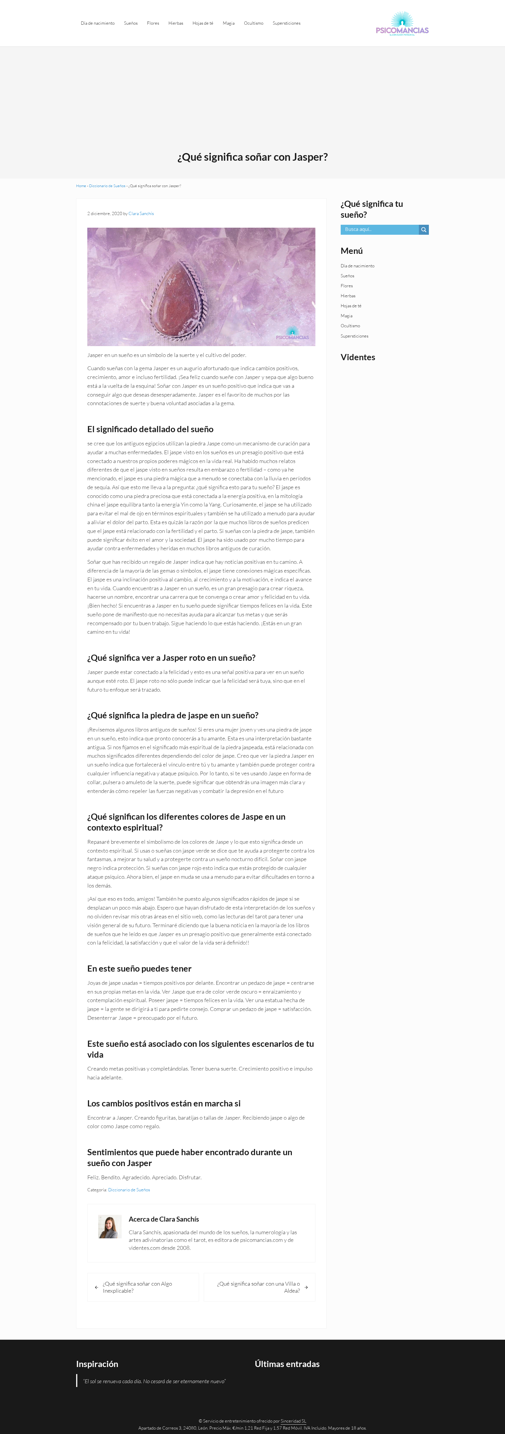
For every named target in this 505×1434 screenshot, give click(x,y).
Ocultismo (350, 325)
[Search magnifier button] (424, 230)
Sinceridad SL (293, 1421)
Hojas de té (351, 305)
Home (81, 185)
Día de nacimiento (357, 266)
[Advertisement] (252, 106)
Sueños (347, 276)
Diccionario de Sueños (107, 185)
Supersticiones (354, 336)
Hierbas (348, 295)
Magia (346, 315)
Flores (347, 286)
